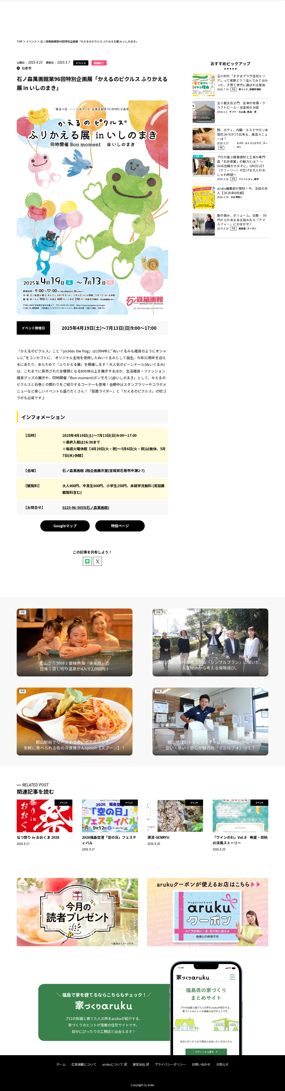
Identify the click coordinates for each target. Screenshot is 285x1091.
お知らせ (222, 1064)
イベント (80, 63)
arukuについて (112, 1064)
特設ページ (120, 525)
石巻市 (26, 68)
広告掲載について (83, 1064)
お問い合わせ (201, 1064)
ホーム (61, 1064)
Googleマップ (65, 525)
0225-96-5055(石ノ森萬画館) (85, 507)
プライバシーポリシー (170, 1064)
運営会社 (139, 1064)
